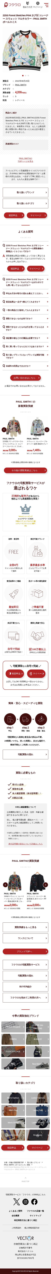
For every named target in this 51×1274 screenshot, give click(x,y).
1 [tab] (23, 75)
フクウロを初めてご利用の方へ (25, 997)
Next (47, 430)
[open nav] (46, 4)
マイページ (35, 215)
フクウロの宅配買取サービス (25, 964)
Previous (4, 430)
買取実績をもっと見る (25, 927)
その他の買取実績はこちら (24, 470)
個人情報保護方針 (32, 1228)
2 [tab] (25, 75)
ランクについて (25, 938)
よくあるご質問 (15, 1211)
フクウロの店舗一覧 (35, 1211)
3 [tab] (28, 75)
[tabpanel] (25, 49)
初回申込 (13, 215)
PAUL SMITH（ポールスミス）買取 (17, 1165)
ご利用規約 (16, 1228)
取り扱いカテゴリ (25, 203)
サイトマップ (35, 1215)
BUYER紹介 (25, 986)
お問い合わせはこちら (24, 378)
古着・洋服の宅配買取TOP (14, 1162)
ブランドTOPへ (24, 951)
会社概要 (15, 1215)
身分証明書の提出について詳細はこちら (25, 844)
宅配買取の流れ (25, 754)
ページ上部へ (25, 1180)
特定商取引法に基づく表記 (25, 1220)
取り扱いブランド (25, 192)
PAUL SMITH (20, 85)
